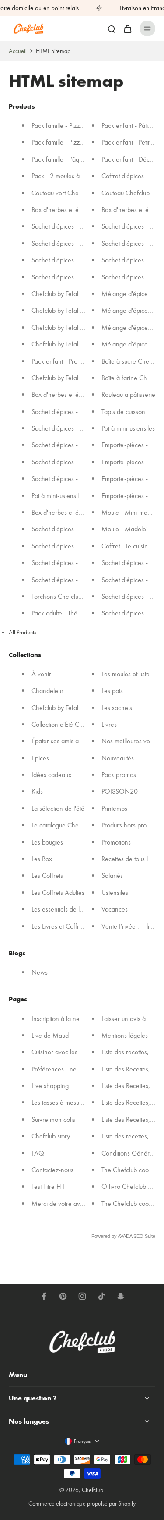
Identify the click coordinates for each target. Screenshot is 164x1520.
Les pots (112, 691)
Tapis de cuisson (123, 411)
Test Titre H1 (48, 1187)
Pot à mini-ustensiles (128, 428)
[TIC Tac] (101, 1296)
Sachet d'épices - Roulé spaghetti (75, 227)
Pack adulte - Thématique (64, 613)
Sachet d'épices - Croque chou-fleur (80, 546)
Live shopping (50, 1086)
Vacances (114, 909)
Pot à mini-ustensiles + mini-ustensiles (80, 495)
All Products (22, 632)
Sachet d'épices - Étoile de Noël (74, 445)
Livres (109, 724)
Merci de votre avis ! (59, 1203)
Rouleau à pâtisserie (128, 395)
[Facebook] (43, 1296)
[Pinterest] (63, 1296)
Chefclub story (50, 1136)
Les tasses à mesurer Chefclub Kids (78, 1103)
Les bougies (47, 842)
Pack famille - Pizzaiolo (62, 142)
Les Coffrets (47, 876)
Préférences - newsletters (65, 1069)
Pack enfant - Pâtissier (130, 125)
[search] (111, 28)
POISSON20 (119, 792)
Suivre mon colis (53, 1119)
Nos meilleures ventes (131, 741)
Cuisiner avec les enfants (65, 1052)
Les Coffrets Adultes (57, 892)
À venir (41, 674)
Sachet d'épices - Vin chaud (69, 479)
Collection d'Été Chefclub (65, 724)
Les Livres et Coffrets (59, 926)
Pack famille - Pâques (59, 159)
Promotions (116, 842)
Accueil (18, 51)
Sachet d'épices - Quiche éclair (73, 563)
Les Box (41, 859)
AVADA (125, 1236)
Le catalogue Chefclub (61, 825)
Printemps (114, 808)
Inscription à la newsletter (65, 1019)
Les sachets (116, 707)
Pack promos (118, 775)
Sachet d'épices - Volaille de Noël (77, 411)
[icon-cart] (127, 28)
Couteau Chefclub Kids (132, 193)
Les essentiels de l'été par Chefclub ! (80, 909)
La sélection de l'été (57, 808)
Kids (37, 792)
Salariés (112, 876)
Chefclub (92, 1490)
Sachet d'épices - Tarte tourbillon (75, 260)
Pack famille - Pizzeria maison (71, 125)
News (39, 972)
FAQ (37, 1153)
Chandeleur (47, 691)
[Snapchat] (120, 1296)
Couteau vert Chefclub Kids (68, 193)
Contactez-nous (52, 1170)
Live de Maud (50, 1035)
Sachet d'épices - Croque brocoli (75, 243)
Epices (40, 758)
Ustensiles (114, 892)
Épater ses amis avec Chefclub (72, 741)
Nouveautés (117, 758)
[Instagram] (82, 1296)
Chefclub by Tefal (54, 707)
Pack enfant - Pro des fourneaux (74, 361)
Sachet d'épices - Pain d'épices (73, 462)
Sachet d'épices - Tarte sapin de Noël (82, 428)
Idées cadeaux (51, 775)
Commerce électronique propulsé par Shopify (82, 1503)
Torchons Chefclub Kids (63, 596)
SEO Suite (144, 1236)
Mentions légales (124, 1035)
